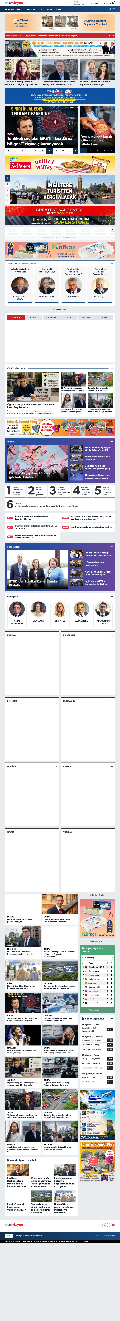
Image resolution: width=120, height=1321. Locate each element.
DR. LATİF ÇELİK (72, 297)
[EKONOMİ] (112, 635)
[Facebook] (100, 1225)
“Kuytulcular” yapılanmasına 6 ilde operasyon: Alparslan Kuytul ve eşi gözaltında (63, 492)
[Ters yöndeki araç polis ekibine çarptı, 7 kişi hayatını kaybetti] (60, 1099)
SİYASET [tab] (34, 317)
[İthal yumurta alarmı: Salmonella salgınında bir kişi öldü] (60, 1003)
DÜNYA (58, 9)
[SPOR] (56, 832)
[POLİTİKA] (56, 767)
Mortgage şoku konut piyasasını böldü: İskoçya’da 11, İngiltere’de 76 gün (46, 506)
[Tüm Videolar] (112, 442)
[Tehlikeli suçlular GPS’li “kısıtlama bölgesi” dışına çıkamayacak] (23, 1003)
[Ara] (110, 9)
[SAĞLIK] (112, 767)
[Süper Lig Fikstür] (112, 1019)
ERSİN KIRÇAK (99, 297)
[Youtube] (113, 1225)
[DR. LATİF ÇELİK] (72, 285)
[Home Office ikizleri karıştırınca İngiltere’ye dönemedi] (23, 970)
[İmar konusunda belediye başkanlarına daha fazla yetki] (23, 936)
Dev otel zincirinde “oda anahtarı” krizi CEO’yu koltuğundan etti (108, 492)
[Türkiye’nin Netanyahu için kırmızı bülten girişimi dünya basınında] (60, 1035)
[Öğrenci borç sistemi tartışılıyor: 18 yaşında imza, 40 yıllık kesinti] (23, 1067)
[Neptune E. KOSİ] (19, 285)
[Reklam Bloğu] (60, 23)
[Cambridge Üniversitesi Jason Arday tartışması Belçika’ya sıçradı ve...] (23, 1131)
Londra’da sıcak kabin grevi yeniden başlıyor (91, 527)
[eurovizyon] (14, 3)
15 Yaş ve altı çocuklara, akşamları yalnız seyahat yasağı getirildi (40, 492)
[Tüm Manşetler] (112, 368)
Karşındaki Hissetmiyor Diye (19, 270)
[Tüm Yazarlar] (112, 263)
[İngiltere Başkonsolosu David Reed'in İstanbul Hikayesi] (60, 904)
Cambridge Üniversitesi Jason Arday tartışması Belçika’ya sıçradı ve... (22, 1149)
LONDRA (49, 9)
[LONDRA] (56, 701)
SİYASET (20, 9)
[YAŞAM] (112, 832)
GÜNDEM (9, 9)
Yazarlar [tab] (12, 263)
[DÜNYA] (56, 635)
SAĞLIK (67, 766)
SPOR (40, 9)
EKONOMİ (30, 9)
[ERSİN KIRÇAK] (99, 285)
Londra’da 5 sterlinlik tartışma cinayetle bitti (18, 492)
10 (70, 151)
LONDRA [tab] (86, 317)
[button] (110, 35)
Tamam (86, 1241)
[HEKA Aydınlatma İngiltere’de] (76, 564)
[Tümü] (112, 597)
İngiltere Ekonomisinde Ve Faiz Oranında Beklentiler (99, 272)
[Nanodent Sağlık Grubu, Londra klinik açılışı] (76, 573)
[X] (104, 1225)
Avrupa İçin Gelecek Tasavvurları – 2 (72, 272)
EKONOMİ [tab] (51, 317)
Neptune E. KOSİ (19, 297)
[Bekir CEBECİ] (45, 285)
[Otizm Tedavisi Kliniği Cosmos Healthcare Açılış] (76, 554)
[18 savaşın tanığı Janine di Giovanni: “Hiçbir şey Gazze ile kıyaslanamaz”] (60, 936)
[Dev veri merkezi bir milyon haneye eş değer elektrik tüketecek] (60, 970)
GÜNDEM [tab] (15, 317)
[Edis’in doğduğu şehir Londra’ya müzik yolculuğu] (23, 1035)
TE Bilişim (111, 1236)
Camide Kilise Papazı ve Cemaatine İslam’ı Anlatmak (46, 272)
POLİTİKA (12, 766)
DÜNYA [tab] (104, 317)
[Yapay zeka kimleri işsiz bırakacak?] (76, 458)
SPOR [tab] (68, 317)
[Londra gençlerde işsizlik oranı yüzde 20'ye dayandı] (60, 1131)
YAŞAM (38, 487)
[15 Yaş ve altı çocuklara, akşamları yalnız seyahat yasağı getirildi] (23, 1099)
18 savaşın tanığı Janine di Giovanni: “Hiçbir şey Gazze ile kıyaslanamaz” (59, 954)
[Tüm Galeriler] (112, 547)
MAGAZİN (69, 701)
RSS (10, 1236)
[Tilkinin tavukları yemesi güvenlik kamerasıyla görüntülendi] (76, 477)
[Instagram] (109, 1225)
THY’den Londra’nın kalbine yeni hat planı (85, 492)
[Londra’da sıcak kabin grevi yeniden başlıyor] (23, 904)
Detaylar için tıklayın (97, 1010)
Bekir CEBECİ (45, 297)
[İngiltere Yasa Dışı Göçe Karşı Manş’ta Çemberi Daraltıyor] (60, 1067)
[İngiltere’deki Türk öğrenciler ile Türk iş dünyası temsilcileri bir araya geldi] (76, 583)
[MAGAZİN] (112, 701)
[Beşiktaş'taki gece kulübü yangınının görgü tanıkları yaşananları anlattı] (76, 467)
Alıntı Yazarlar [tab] (27, 263)
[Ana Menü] (113, 9)
